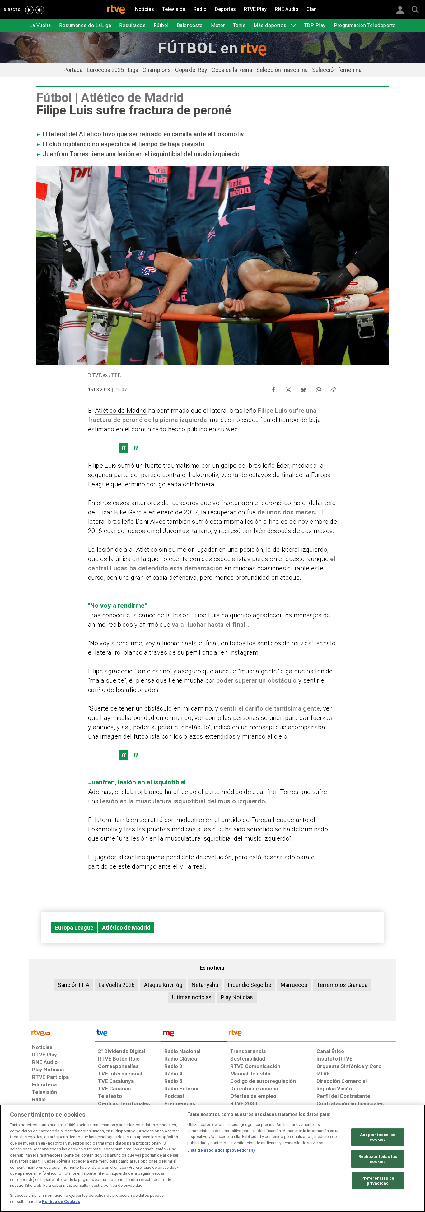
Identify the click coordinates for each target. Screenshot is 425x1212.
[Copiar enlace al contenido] (333, 388)
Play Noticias (237, 997)
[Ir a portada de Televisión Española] (128, 1034)
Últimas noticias (192, 997)
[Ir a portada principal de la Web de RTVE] (62, 1032)
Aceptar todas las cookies (377, 1137)
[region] (212, 1158)
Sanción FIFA (73, 985)
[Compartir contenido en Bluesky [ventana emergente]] (303, 388)
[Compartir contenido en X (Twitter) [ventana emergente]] (288, 388)
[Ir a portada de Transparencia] (311, 1034)
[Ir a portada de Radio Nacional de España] (194, 1034)
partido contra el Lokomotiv (179, 475)
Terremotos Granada (342, 985)
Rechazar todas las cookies (377, 1159)
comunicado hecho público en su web (185, 429)
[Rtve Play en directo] (29, 10)
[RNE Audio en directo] (40, 10)
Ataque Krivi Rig (163, 985)
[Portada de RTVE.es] (116, 10)
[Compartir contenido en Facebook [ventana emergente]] (273, 388)
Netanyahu (205, 985)
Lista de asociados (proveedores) (221, 1150)
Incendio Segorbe (249, 985)
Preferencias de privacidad (377, 1181)
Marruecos (294, 985)
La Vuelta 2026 (117, 985)
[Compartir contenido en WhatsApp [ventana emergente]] (318, 388)
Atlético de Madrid (121, 410)
